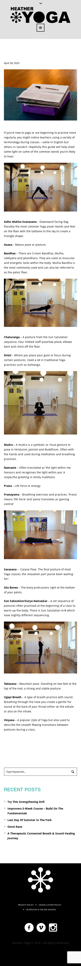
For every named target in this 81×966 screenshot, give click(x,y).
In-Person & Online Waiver (41, 909)
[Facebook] (29, 928)
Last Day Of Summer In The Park (29, 820)
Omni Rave (14, 827)
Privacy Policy (26, 904)
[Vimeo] (41, 928)
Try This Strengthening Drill (25, 802)
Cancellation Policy (50, 904)
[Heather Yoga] (40, 880)
